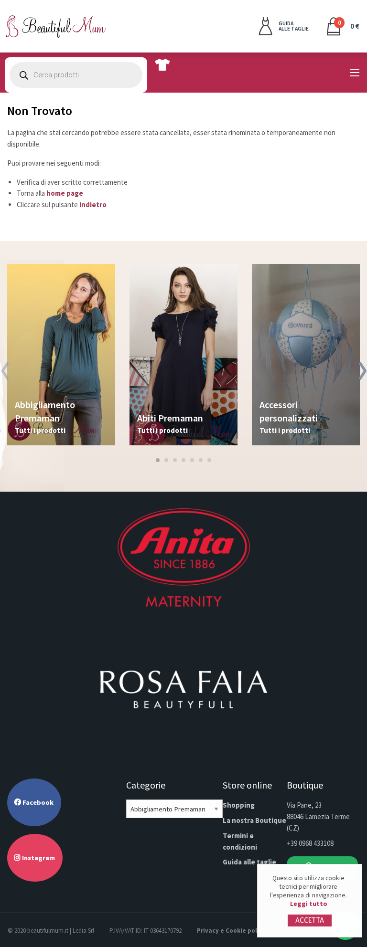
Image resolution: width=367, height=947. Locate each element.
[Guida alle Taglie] (162, 64)
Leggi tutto (308, 904)
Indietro (93, 204)
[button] (157, 460)
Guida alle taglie (249, 861)
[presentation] (4, 372)
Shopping (239, 805)
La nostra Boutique (254, 820)
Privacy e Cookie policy (231, 930)
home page (64, 193)
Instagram (38, 857)
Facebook (37, 802)
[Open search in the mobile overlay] (76, 75)
